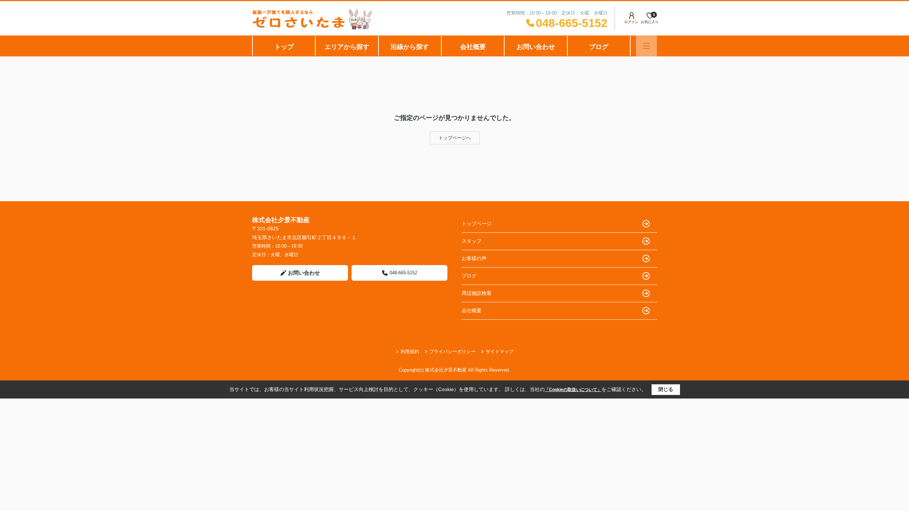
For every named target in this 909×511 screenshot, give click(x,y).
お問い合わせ (536, 46)
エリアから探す (347, 46)
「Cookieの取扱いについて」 (573, 389)
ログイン (631, 22)
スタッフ (471, 241)
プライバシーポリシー (452, 351)
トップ (284, 46)
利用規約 (410, 351)
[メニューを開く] (646, 46)
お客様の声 (474, 258)
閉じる (665, 389)
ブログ (598, 46)
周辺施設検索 (476, 293)
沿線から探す (410, 46)
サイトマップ (499, 351)
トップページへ (455, 138)
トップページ (476, 223)
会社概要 (473, 46)
